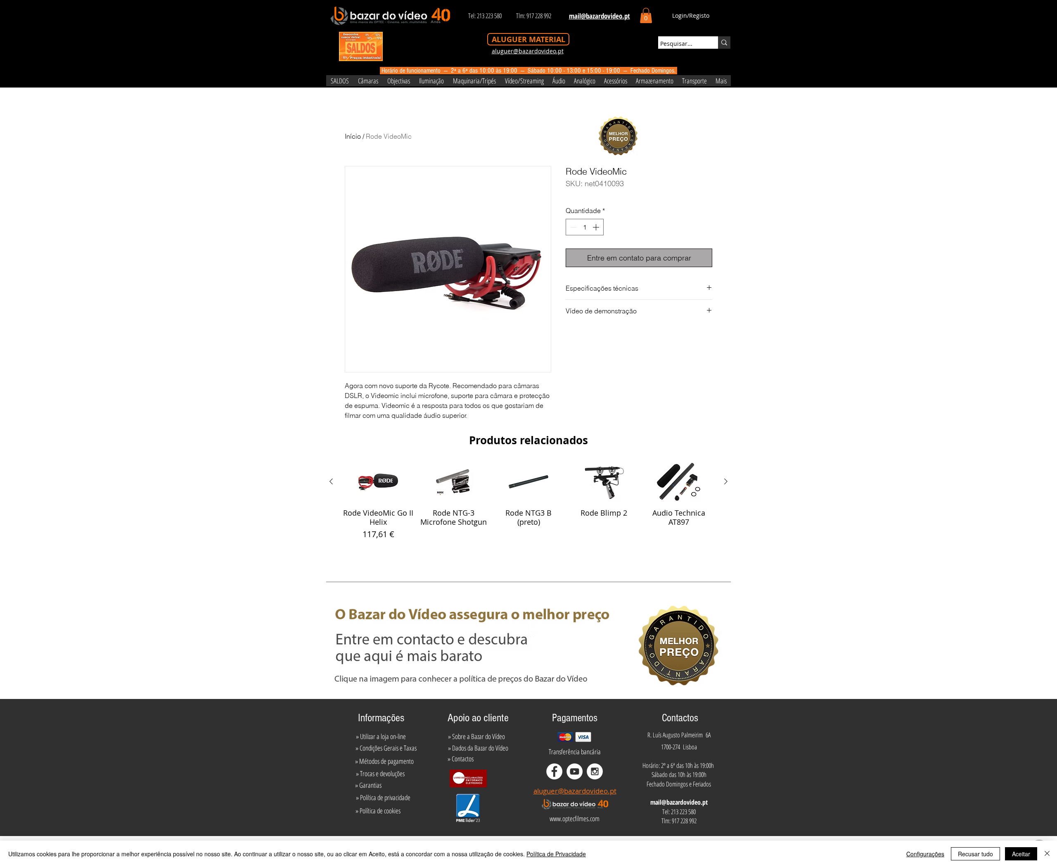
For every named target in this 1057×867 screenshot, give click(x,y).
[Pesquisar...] (724, 42)
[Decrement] (572, 227)
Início (353, 136)
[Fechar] (1047, 853)
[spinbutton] (584, 227)
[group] (528, 506)
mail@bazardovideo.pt (679, 802)
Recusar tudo (975, 854)
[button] (646, 15)
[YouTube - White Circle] (574, 771)
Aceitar (1021, 854)
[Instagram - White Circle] (595, 771)
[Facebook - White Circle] (554, 771)
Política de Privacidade (556, 854)
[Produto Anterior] (331, 481)
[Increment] (596, 227)
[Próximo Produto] (726, 481)
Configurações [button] (925, 854)
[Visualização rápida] (378, 482)
